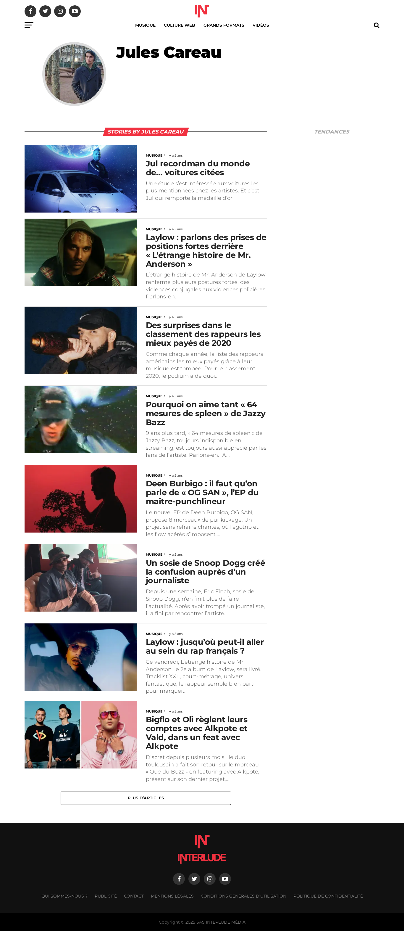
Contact (134, 896)
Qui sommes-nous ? (64, 896)
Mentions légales (172, 896)
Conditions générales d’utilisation (243, 896)
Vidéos (261, 25)
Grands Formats (223, 25)
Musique (145, 25)
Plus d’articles (146, 798)
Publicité (106, 896)
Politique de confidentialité (328, 896)
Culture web (179, 25)
